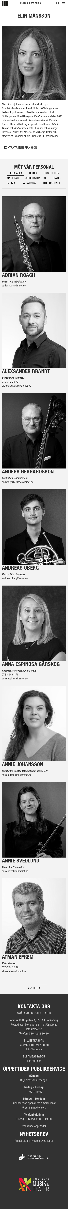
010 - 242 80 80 (39, 1033)
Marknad (13, 178)
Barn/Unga (29, 183)
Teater (56, 178)
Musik (11, 183)
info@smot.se (34, 1029)
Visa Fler (33, 987)
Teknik (33, 173)
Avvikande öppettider (34, 1126)
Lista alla (15, 173)
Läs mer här (34, 1061)
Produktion (51, 173)
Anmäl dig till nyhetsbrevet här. (34, 1140)
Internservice (51, 183)
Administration (35, 178)
